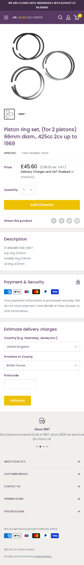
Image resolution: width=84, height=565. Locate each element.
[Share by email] (77, 221)
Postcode (11, 375)
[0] (76, 17)
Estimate (17, 400)
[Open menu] (6, 17)
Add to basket (42, 205)
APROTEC (10, 153)
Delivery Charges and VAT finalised (45, 172)
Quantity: (11, 190)
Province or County (18, 357)
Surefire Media (43, 556)
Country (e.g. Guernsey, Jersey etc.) (31, 338)
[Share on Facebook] (54, 221)
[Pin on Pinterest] (61, 221)
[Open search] (60, 17)
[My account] (68, 17)
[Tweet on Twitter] (69, 221)
